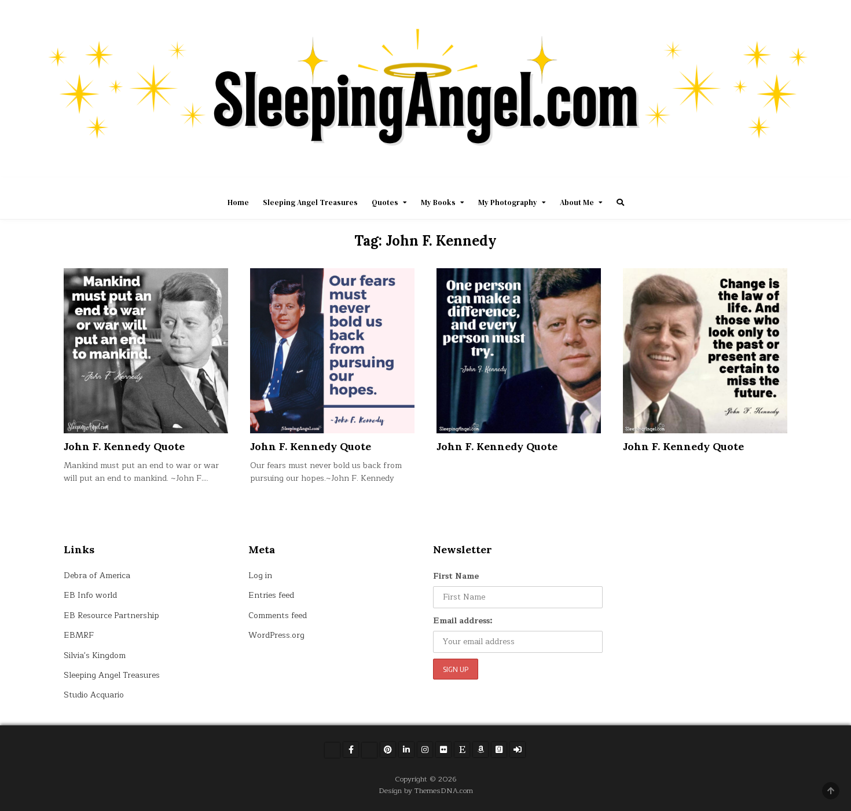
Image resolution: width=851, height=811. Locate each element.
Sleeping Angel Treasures (310, 202)
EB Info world (90, 595)
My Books (438, 202)
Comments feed (277, 615)
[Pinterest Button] (387, 749)
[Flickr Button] (443, 749)
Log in (260, 575)
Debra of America (97, 575)
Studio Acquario (94, 695)
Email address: (463, 620)
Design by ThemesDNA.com (426, 790)
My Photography (507, 202)
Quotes (385, 202)
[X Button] (332, 750)
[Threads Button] (369, 750)
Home (238, 202)
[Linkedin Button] (406, 749)
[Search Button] (620, 202)
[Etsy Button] (461, 749)
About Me (577, 202)
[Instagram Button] (424, 749)
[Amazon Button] (480, 749)
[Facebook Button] (350, 749)
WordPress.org (276, 635)
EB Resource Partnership (111, 615)
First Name (456, 576)
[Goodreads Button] (499, 749)
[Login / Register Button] (517, 749)
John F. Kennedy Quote (124, 446)
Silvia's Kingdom (95, 655)
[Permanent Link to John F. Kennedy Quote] (146, 350)
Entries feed (271, 595)
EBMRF (79, 635)
